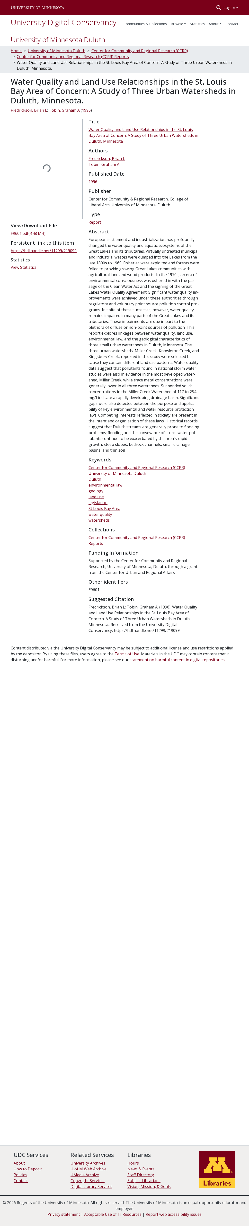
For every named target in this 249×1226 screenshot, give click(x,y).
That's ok (183, 1214)
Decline (202, 1214)
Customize (223, 1214)
